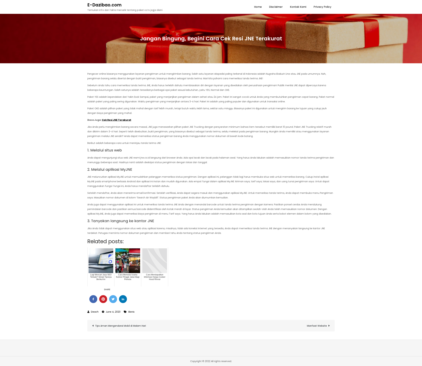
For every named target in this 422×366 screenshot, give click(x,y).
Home (258, 7)
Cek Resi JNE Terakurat (116, 120)
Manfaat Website (317, 325)
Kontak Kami (298, 7)
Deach (95, 311)
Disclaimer (276, 7)
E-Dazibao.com (104, 5)
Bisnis (131, 311)
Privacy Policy (322, 7)
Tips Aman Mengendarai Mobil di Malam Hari (120, 325)
